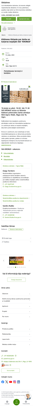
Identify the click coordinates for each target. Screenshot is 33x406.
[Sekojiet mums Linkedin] (18, 382)
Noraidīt (8, 19)
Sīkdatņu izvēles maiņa (9, 344)
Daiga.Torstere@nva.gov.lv (13, 186)
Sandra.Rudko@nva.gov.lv (13, 217)
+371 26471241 (9, 184)
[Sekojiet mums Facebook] (2, 382)
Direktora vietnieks (8, 166)
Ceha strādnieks (9, 153)
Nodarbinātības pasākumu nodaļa (13, 201)
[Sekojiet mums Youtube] (10, 382)
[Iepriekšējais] (3, 260)
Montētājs (7, 156)
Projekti (4, 311)
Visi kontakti (10, 370)
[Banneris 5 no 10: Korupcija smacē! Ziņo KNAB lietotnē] (16, 261)
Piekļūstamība (6, 334)
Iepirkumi (5, 306)
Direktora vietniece (8, 195)
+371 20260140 (9, 215)
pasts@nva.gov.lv (9, 358)
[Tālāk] (29, 260)
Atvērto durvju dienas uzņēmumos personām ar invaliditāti (16, 300)
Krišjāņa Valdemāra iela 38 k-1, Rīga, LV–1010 (18, 361)
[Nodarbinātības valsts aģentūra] (15, 30)
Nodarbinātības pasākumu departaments (15, 198)
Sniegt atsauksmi (16, 280)
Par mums (5, 316)
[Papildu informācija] (15, 355)
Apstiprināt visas (24, 19)
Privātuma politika (7, 329)
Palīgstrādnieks (8, 159)
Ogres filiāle (19, 166)
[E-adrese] (5, 365)
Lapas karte (5, 339)
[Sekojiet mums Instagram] (14, 382)
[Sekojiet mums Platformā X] (6, 382)
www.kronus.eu (6, 145)
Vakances (5, 293)
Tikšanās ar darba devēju (16, 229)
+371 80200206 (9, 356)
